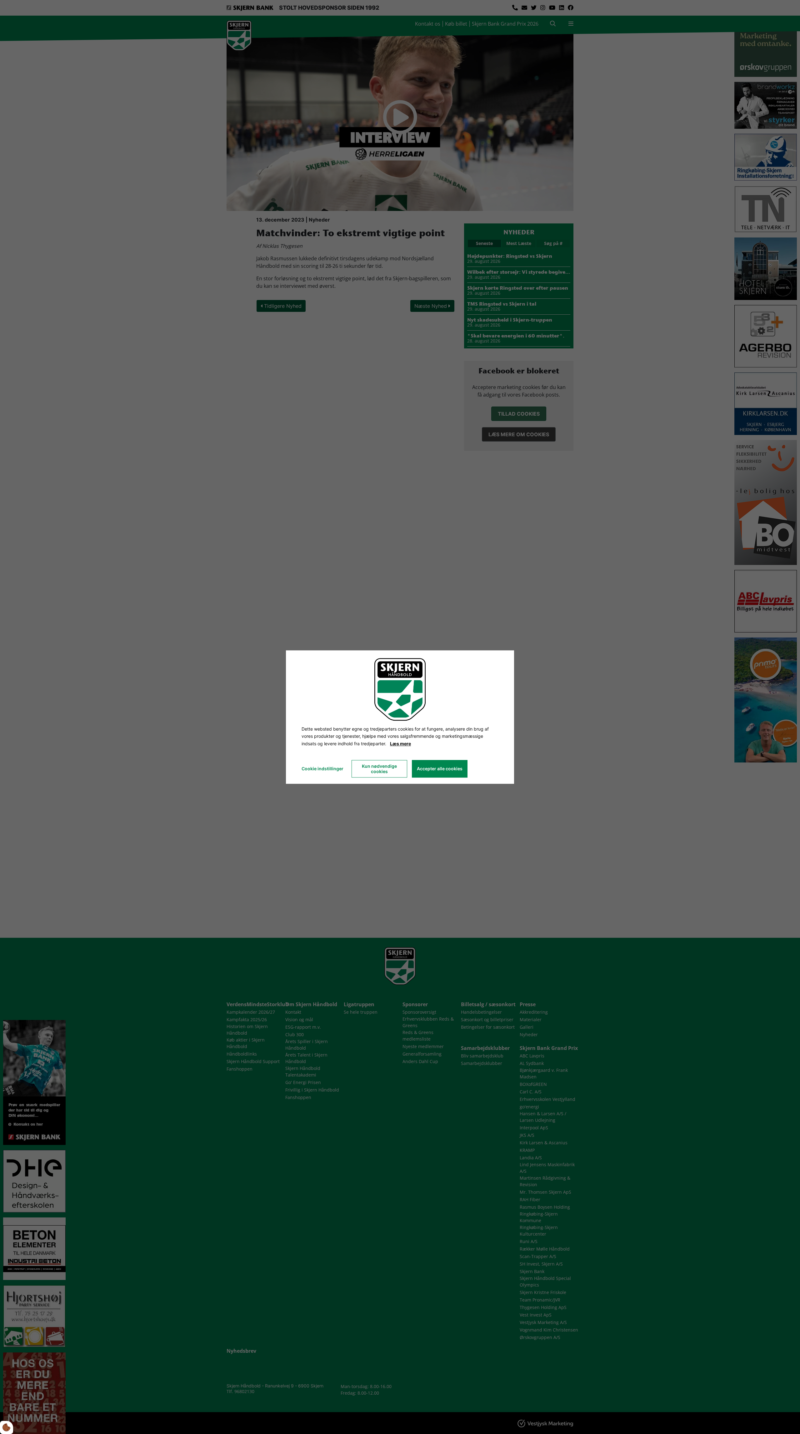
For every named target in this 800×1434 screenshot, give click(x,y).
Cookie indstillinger (322, 768)
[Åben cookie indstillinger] (6, 1427)
